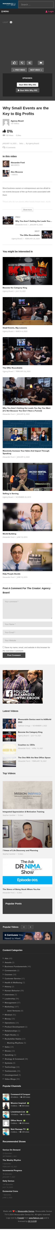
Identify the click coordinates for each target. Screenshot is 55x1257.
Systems (8, 1063)
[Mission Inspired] (6, 1105)
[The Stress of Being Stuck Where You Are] (27, 872)
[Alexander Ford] (6, 164)
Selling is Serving (11, 493)
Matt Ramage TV (18, 1129)
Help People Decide (11, 574)
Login (51, 11)
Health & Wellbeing (13, 982)
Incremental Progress (12, 1170)
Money (8, 1019)
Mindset (8, 1015)
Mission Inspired (18, 1103)
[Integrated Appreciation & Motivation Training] (27, 795)
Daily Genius (8, 1181)
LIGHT (5, 22)
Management (10, 1003)
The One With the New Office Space (34, 757)
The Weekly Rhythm (12, 1160)
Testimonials (10, 1071)
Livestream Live (18, 1112)
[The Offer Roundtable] (27, 237)
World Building (9, 534)
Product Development (14, 1027)
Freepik (20, 1218)
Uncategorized (11, 1075)
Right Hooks (10, 1035)
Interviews (9, 995)
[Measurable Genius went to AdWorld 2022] (9, 724)
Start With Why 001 (27, 85)
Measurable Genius (26, 1211)
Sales (21, 143)
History (8, 986)
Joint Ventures (13, 1011)
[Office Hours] (6, 1123)
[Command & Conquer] (6, 1097)
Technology (10, 1067)
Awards (8, 962)
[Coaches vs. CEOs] (9, 749)
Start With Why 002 (28, 90)
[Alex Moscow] (6, 173)
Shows (8, 1051)
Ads (6, 958)
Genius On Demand (11, 1150)
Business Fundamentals (16, 966)
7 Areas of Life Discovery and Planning (20, 850)
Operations (10, 1023)
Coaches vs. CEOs (26, 745)
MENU (6, 11)
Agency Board (17, 121)
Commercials (10, 970)
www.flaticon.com (36, 1218)
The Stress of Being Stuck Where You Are (21, 889)
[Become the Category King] (9, 736)
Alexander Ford (18, 162)
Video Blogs (10, 1079)
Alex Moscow (17, 172)
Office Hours (17, 1120)
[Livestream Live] (6, 1114)
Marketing (9, 1007)
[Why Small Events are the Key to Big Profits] (27, 271)
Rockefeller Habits (13, 1039)
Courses (8, 974)
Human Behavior (12, 991)
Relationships (11, 1031)
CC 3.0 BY (32, 1221)
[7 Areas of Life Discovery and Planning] (27, 834)
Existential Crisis (10, 1191)
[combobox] (36, 4)
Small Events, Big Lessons (15, 328)
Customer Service (13, 978)
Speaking (9, 1055)
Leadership (10, 999)
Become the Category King (15, 288)
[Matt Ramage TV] (6, 1131)
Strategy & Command (14, 1059)
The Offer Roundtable (12, 368)
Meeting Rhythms (15, 1043)
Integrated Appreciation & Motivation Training (23, 812)
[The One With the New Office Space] (9, 762)
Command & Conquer (20, 1094)
